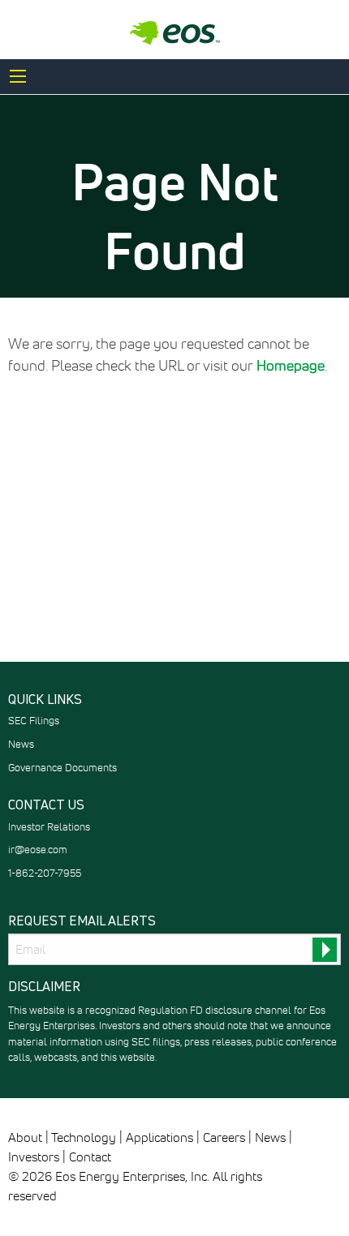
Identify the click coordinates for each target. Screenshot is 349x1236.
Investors (33, 1157)
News (21, 745)
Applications (159, 1137)
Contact (90, 1157)
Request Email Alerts (82, 921)
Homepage (290, 366)
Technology (83, 1137)
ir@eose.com (37, 850)
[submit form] (324, 950)
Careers (224, 1137)
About (25, 1137)
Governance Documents (62, 768)
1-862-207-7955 (44, 874)
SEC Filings (33, 721)
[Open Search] (18, 76)
